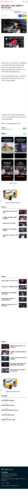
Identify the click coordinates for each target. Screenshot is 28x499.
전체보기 (25, 133)
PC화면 (7, 483)
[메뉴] (26, 1)
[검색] (23, 1)
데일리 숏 (3, 133)
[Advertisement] (14, 98)
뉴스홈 (2, 483)
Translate (24, 12)
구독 (26, 128)
